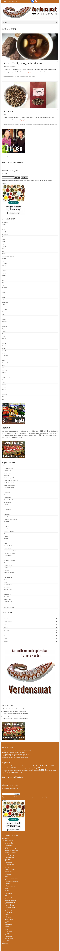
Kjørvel (6, 516)
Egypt (3, 261)
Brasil (3, 241)
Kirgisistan (4, 309)
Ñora (5, 543)
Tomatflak (6, 596)
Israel (3, 297)
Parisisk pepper (8, 555)
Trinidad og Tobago (6, 377)
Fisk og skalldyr (7, 621)
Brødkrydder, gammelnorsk (11, 480)
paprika (7, 435)
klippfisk (25, 433)
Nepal (3, 328)
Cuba (3, 251)
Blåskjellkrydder (8, 470)
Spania (3, 360)
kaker (17, 433)
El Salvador (5, 263)
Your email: (5, 173)
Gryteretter (6, 627)
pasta (11, 435)
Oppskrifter (6, 943)
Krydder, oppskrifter (8, 466)
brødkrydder (6, 124)
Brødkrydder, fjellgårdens (10, 478)
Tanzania (4, 372)
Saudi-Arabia (5, 350)
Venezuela (4, 394)
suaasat (56, 124)
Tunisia (3, 379)
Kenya (3, 304)
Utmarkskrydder (8, 601)
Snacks (5, 633)
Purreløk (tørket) (8, 565)
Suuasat (33, 76)
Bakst (5, 616)
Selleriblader (7, 587)
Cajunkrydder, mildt (9, 487)
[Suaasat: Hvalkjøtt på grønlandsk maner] (30, 46)
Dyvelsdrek (7, 492)
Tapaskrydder (7, 594)
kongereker (30, 433)
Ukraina (4, 387)
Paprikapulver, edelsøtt (10, 550)
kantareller (21, 433)
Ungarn (4, 389)
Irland (3, 292)
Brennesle (6, 475)
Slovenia (4, 358)
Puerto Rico (5, 341)
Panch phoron (7, 548)
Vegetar (6, 641)
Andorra (4, 227)
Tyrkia (3, 382)
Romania (4, 345)
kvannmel (34, 124)
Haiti (3, 280)
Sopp (5, 635)
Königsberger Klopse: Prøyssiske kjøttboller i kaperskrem (17, 716)
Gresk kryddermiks (9, 499)
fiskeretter (35, 431)
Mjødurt (6, 538)
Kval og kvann (25, 76)
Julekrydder (7, 514)
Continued (30, 72)
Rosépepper (7, 575)
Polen (3, 336)
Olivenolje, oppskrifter (8, 607)
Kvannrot (6, 521)
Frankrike (4, 273)
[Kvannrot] (30, 94)
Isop (5, 512)
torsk (3, 437)
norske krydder (47, 124)
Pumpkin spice (7, 562)
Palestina (4, 333)
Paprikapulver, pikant (9, 553)
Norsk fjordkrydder (8, 545)
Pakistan (4, 331)
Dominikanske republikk (8, 256)
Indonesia (4, 287)
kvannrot (38, 124)
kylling (35, 433)
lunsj (47, 433)
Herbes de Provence (9, 507)
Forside (4, 1)
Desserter (6, 618)
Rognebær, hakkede (9, 572)
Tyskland (4, 384)
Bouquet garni (7, 473)
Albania (4, 224)
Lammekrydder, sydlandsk (10, 524)
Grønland (6, 76)
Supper (5, 638)
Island (3, 295)
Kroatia (3, 314)
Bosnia (3, 239)
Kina (3, 307)
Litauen (4, 319)
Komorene (4, 312)
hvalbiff (18, 76)
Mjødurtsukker (7, 541)
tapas (54, 435)
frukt (49, 431)
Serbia (3, 353)
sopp (37, 435)
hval (15, 76)
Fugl (5, 624)
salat (23, 435)
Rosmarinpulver (8, 577)
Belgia (3, 236)
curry (30, 431)
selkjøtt (30, 76)
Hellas (3, 282)
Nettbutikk (14, 1)
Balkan (14, 431)
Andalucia (6, 431)
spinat (47, 435)
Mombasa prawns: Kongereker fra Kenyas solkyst (15, 718)
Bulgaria (4, 244)
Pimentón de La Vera (9, 560)
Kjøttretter (11, 66)
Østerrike (4, 399)
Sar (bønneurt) (8, 584)
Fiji (2, 268)
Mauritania (4, 321)
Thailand (4, 375)
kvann (27, 124)
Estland (4, 265)
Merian (6, 533)
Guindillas (6, 504)
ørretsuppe (52, 124)
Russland (4, 348)
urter (14, 437)
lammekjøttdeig (43, 433)
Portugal (4, 338)
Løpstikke (6, 528)
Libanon (4, 316)
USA (3, 392)
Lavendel (6, 526)
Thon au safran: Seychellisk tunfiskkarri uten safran (15, 713)
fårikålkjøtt (53, 431)
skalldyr (32, 435)
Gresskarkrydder (8, 502)
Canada (4, 246)
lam (38, 433)
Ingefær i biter (7, 509)
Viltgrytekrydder (8, 604)
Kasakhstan (5, 302)
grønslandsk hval (11, 76)
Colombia (4, 248)
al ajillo (3, 431)
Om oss (9, 1)
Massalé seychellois (9, 531)
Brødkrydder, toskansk (9, 485)
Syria (3, 367)
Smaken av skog (8, 589)
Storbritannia (5, 362)
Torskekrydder (7, 599)
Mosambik (4, 326)
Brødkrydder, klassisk (9, 482)
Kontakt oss (6, 838)
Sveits (3, 365)
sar (25, 435)
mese (50, 433)
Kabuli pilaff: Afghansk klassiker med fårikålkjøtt (14, 711)
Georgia (4, 275)
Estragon (6, 495)
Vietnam (4, 396)
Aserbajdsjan (5, 231)
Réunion (4, 343)
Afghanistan (5, 222)
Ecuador (4, 258)
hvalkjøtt (21, 76)
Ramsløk (6, 570)
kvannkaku (30, 124)
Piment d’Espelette (8, 558)
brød (21, 431)
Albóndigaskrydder (8, 468)
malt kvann (42, 124)
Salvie (5, 582)
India (3, 285)
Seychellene (5, 355)
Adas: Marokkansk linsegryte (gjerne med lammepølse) (16, 708)
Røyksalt (6, 579)
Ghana (3, 278)
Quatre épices (7, 567)
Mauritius (4, 324)
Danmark (4, 253)
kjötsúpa (17, 124)
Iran (3, 290)
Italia (3, 299)
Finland (4, 270)
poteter (19, 435)
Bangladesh (5, 234)
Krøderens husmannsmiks (10, 519)
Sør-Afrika (4, 370)
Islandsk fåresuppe (12, 124)
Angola (3, 229)
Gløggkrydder (7, 497)
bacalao (11, 431)
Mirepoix (6, 536)
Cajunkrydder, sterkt (9, 490)
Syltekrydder (7, 592)
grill (57, 431)
